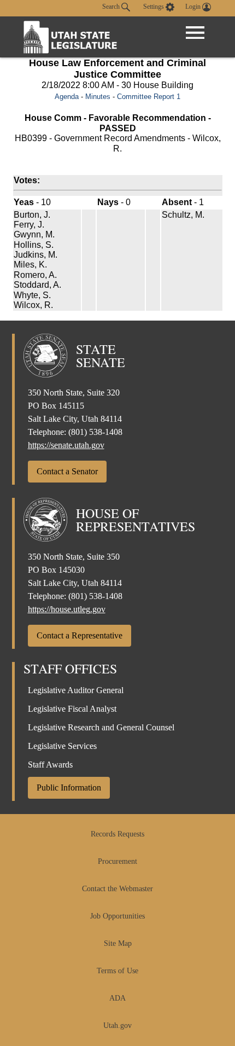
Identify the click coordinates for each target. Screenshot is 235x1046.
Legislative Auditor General (76, 690)
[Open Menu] (195, 32)
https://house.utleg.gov (66, 609)
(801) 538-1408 (95, 432)
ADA (117, 998)
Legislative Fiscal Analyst (72, 708)
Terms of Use (117, 971)
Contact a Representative (79, 635)
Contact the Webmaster (117, 889)
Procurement (117, 861)
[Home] (71, 36)
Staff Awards (50, 764)
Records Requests (117, 834)
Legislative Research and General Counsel (101, 727)
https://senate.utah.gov (66, 445)
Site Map (118, 943)
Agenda (67, 96)
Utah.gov (117, 1025)
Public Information (69, 787)
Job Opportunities (117, 916)
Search (111, 6)
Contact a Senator (67, 471)
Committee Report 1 (148, 96)
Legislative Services (62, 746)
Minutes (97, 96)
